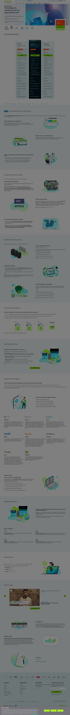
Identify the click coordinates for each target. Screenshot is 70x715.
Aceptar (60, 710)
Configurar (46, 710)
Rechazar (53, 710)
